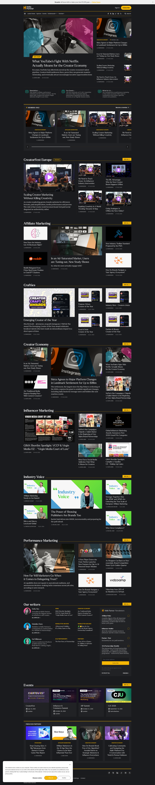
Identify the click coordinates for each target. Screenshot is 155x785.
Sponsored (38, 743)
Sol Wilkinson (37, 639)
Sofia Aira (37, 77)
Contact (83, 778)
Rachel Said (56, 524)
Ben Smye (65, 755)
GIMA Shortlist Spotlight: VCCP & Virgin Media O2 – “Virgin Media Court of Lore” (64, 613)
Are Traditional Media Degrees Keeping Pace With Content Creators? (85, 613)
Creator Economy (102, 40)
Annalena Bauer (112, 507)
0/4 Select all (106, 673)
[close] (152, 2)
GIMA (57, 608)
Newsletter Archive (62, 624)
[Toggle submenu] (57, 13)
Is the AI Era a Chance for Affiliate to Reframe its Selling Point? (85, 643)
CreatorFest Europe (102, 130)
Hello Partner (32, 782)
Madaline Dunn (112, 594)
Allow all (51, 778)
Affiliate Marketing (71, 130)
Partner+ (81, 639)
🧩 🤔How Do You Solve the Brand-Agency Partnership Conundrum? (85, 628)
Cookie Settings (74, 778)
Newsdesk (101, 48)
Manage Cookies (37, 778)
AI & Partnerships (61, 639)
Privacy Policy (106, 670)
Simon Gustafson (30, 526)
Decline (64, 778)
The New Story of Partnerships (64, 641)
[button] (52, 13)
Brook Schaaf (29, 501)
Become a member (121, 107)
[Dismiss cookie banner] (70, 764)
